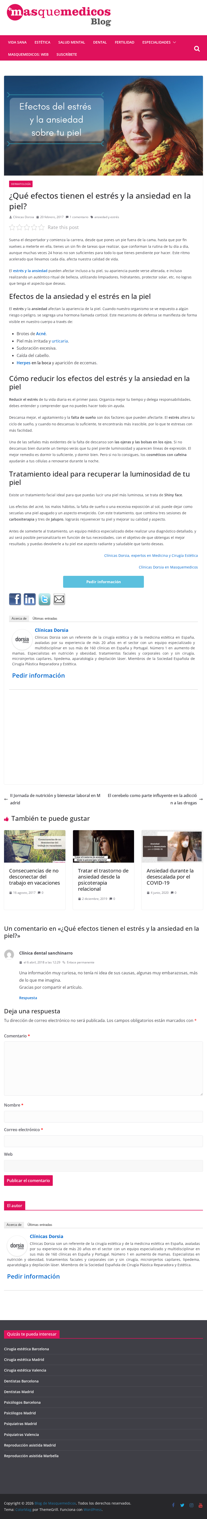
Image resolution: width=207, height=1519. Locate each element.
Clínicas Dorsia (23, 217)
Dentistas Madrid (19, 1391)
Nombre (13, 1105)
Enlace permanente (80, 962)
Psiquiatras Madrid (20, 1423)
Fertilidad (124, 42)
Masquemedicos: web (28, 54)
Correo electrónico (23, 1129)
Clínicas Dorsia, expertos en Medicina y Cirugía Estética (151, 555)
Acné (40, 333)
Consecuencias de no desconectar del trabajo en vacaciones (34, 876)
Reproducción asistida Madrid (30, 1445)
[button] (173, 42)
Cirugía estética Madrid (24, 1359)
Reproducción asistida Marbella (31, 1455)
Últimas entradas (45, 618)
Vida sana (17, 42)
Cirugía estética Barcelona (26, 1348)
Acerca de (19, 618)
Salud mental (71, 42)
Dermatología (21, 184)
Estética (42, 42)
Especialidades (156, 42)
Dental (100, 42)
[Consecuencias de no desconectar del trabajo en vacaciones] (34, 834)
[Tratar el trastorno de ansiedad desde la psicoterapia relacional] (103, 834)
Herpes (24, 363)
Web (8, 1154)
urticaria (60, 341)
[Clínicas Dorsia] (22, 633)
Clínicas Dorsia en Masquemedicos (168, 567)
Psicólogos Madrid (20, 1413)
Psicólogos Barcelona (22, 1402)
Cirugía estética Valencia (25, 1370)
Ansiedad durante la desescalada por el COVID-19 (170, 876)
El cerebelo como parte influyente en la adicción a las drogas (152, 799)
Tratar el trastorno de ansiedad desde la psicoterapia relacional (103, 879)
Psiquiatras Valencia (21, 1434)
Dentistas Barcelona (21, 1381)
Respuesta (28, 997)
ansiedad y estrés (106, 217)
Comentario (17, 1036)
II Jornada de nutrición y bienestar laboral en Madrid (55, 799)
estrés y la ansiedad (30, 270)
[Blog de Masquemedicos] (58, 3)
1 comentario (79, 217)
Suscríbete (67, 54)
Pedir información (103, 581)
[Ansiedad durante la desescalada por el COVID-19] (172, 834)
